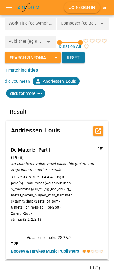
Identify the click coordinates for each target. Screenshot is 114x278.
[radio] (85, 41)
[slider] (70, 42)
